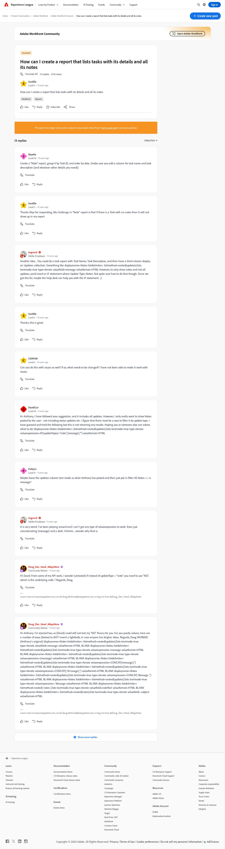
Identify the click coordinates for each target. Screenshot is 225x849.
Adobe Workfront (40, 16)
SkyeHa (32, 154)
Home (5, 16)
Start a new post (109, 127)
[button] (205, 15)
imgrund (32, 252)
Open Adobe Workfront (189, 33)
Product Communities (20, 16)
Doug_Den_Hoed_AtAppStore (43, 566)
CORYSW (33, 358)
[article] (85, 170)
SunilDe (32, 81)
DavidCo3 (33, 407)
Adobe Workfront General (62, 16)
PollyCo (32, 468)
